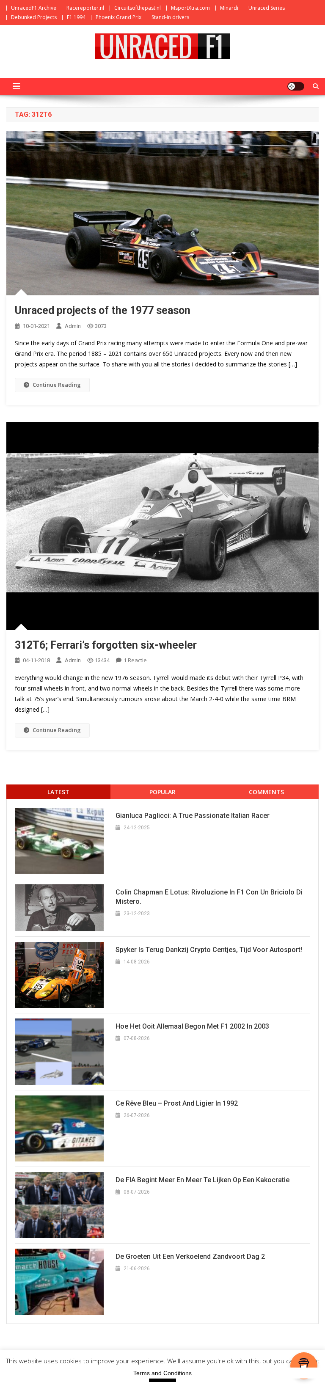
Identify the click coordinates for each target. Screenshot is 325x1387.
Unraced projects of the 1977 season (102, 310)
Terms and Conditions (162, 1373)
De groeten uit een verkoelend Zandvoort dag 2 (190, 1256)
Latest (58, 792)
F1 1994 (76, 17)
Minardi (229, 7)
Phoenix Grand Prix (118, 17)
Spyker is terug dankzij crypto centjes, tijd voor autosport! (209, 950)
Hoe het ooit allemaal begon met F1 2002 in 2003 (192, 1026)
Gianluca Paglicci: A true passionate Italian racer (193, 816)
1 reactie (135, 660)
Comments (266, 792)
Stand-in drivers (170, 17)
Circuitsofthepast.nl (137, 7)
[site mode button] (295, 86)
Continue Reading (57, 384)
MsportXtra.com (190, 7)
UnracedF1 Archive (33, 7)
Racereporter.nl (85, 7)
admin (73, 326)
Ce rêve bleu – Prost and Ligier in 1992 (177, 1103)
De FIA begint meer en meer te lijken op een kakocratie (202, 1180)
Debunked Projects (34, 17)
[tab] (58, 791)
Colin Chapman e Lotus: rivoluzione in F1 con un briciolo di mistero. (209, 896)
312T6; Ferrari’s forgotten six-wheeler (106, 645)
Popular (162, 792)
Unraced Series (266, 7)
